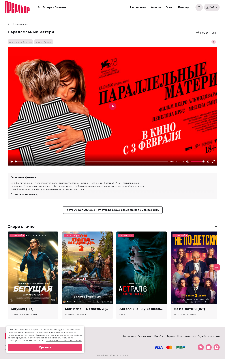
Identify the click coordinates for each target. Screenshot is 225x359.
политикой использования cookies (64, 340)
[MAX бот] (217, 347)
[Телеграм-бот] (209, 347)
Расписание (138, 7)
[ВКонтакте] (201, 347)
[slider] (91, 161)
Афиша (156, 7)
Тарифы (171, 336)
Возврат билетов (54, 7)
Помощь (183, 7)
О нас (169, 7)
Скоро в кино (145, 336)
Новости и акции (186, 336)
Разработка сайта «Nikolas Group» (113, 355)
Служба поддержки (209, 336)
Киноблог (159, 336)
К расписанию (20, 24)
